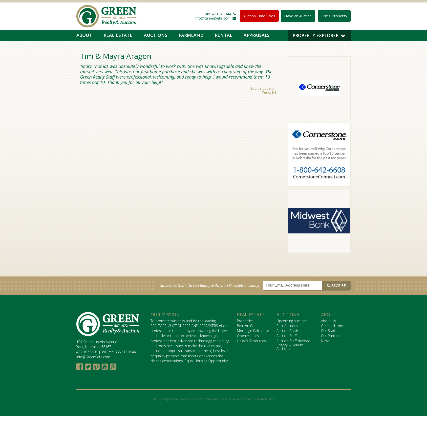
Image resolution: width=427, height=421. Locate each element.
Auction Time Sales (259, 15)
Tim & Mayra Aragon (115, 56)
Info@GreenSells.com (93, 357)
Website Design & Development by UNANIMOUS (240, 399)
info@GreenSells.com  (215, 18)
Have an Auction (298, 15)
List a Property (334, 15)
